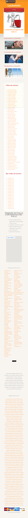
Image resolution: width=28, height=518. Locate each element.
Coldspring (8, 419)
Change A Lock (17, 341)
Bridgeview (13, 486)
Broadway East (20, 458)
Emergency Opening (8, 347)
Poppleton (6, 488)
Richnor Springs (8, 460)
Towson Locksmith (11, 104)
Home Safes (16, 274)
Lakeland (6, 499)
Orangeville (21, 474)
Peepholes (16, 272)
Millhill (16, 457)
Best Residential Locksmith (9, 292)
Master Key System (17, 328)
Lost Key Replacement (18, 310)
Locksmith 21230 (10, 199)
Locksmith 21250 (10, 192)
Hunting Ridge (19, 411)
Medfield (16, 462)
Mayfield (16, 488)
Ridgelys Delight (8, 402)
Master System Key (17, 321)
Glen (18, 438)
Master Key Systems (17, 290)
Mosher (21, 467)
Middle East (16, 447)
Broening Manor (16, 423)
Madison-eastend (16, 455)
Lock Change (6, 277)
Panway (13, 416)
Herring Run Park (19, 486)
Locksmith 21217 (10, 178)
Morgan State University (18, 400)
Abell (13, 462)
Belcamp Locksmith (11, 152)
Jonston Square (17, 505)
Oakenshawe (12, 496)
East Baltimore (11, 488)
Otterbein (18, 460)
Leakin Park (17, 477)
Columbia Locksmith (11, 107)
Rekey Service (16, 335)
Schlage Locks (6, 352)
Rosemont (19, 424)
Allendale (19, 404)
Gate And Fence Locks (18, 317)
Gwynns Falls (7, 409)
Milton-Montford (12, 477)
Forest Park (6, 404)
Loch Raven (17, 498)
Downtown (11, 447)
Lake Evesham (15, 474)
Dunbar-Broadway (13, 435)
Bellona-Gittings (16, 443)
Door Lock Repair (17, 291)
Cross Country (16, 436)
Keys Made (6, 324)
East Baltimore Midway (12, 438)
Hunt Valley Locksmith (11, 131)
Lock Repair (16, 330)
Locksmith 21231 (10, 207)
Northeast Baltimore (8, 474)
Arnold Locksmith (10, 163)
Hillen (21, 445)
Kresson (10, 499)
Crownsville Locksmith (11, 120)
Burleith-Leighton (13, 409)
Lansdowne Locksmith (11, 140)
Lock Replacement (17, 346)
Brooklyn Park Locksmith (12, 101)
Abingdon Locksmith (11, 100)
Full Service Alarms (7, 301)
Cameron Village (19, 402)
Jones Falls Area (19, 433)
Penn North (13, 419)
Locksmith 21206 (10, 191)
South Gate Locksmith (11, 124)
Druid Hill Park (8, 445)
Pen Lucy (15, 493)
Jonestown (14, 499)
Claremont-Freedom (10, 417)
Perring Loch (7, 503)
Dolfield (17, 481)
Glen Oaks (8, 448)
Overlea (12, 476)
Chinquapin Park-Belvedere (10, 484)
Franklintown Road (15, 469)
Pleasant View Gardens (15, 494)
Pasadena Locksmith (11, 146)
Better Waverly (15, 429)
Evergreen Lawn (19, 416)
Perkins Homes (13, 465)
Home (14, 9)
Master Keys (16, 307)
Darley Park (20, 462)
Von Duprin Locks (7, 303)
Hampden (13, 426)
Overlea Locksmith (11, 169)
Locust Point (21, 447)
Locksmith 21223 (10, 181)
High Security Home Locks (19, 325)
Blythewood (8, 450)
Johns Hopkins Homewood (9, 414)
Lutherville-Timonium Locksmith (13, 162)
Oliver (12, 424)
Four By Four (11, 493)
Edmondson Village (9, 423)
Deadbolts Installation (8, 332)
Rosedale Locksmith (11, 166)
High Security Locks (7, 343)
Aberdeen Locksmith (11, 95)
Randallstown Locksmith (12, 157)
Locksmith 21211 (10, 201)
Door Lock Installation (18, 342)
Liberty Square (19, 496)
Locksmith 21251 (10, 189)
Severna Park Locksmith (12, 134)
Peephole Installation (8, 345)
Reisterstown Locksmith (12, 111)
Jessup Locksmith (10, 149)
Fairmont (15, 424)
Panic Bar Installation (8, 279)
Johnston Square (18, 479)
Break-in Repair (17, 280)
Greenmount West (14, 452)
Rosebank (20, 412)
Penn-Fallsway (13, 482)
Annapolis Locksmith (11, 133)
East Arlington (7, 494)
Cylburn (21, 498)
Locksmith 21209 (10, 179)
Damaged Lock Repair (18, 285)
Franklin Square (19, 399)
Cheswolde (7, 453)
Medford (10, 428)
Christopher (20, 452)
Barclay (13, 498)
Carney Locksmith (10, 153)
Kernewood (7, 491)
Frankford (7, 455)
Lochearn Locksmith (11, 97)
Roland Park (16, 417)
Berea (20, 417)
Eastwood (22, 443)
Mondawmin (8, 421)
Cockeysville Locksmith (11, 92)
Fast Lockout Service (8, 331)
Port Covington (13, 489)
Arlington (11, 455)
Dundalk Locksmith (11, 126)
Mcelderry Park (15, 450)
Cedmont (17, 414)
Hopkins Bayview (12, 472)
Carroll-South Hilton (10, 457)
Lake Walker (19, 406)
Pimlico (6, 428)
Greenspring (7, 486)
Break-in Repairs (17, 281)
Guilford (15, 458)
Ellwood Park (11, 501)
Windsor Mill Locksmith (11, 118)
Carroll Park (7, 465)
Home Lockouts (7, 309)
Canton (9, 426)
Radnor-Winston (18, 419)
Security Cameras (7, 350)
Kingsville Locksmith (11, 102)
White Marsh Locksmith (12, 165)
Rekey (5, 346)
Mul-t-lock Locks (17, 276)
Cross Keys (18, 441)
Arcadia (19, 421)
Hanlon (13, 428)
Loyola (8, 441)
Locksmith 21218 (10, 208)
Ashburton (14, 445)
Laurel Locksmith (10, 113)
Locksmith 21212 (10, 198)
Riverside (13, 479)
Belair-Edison (16, 448)
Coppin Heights (19, 470)
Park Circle (11, 458)
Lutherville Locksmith (11, 160)
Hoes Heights (12, 481)
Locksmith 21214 (10, 205)
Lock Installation (17, 296)
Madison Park (20, 493)
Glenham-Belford (8, 498)
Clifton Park (7, 435)
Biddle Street (13, 433)
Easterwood (20, 429)
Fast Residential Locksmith (19, 292)
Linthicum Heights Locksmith (12, 123)
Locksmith (14, 5)
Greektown (16, 440)
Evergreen (14, 402)
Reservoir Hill (13, 399)
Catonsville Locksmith (11, 89)
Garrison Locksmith (11, 130)
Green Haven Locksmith (12, 128)
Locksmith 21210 (10, 195)
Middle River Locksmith (11, 105)
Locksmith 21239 (10, 182)
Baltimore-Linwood (19, 484)
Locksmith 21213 (10, 196)
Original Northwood (9, 400)
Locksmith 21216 (10, 183)
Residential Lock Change (18, 302)
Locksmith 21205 (10, 204)
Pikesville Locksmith (11, 150)
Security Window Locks (18, 316)
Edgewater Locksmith (11, 141)
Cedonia (20, 448)
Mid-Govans (7, 411)
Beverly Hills (7, 433)
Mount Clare (19, 489)
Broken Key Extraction (18, 270)
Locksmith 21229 (10, 185)
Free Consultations (17, 283)
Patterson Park (19, 482)
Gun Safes (6, 325)
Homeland (6, 472)
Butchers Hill (7, 407)
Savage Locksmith (11, 108)
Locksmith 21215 (10, 188)
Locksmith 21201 (10, 194)
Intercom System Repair (8, 294)
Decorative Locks (7, 312)
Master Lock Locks (7, 320)
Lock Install (16, 334)
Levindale (19, 457)
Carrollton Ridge (15, 421)
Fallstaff (17, 445)
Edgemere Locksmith (11, 121)
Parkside (9, 479)
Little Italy (6, 501)
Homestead (7, 399)
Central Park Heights (9, 440)
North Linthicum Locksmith (12, 167)
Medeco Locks (16, 305)
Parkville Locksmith (11, 127)
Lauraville (18, 503)
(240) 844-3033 (11, 1)
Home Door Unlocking (18, 284)
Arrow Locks (6, 313)
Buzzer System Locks (18, 273)
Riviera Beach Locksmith (12, 91)
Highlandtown (10, 467)
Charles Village (15, 464)
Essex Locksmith (10, 137)
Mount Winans (13, 503)
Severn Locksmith (10, 154)
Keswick (21, 438)
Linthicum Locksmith (11, 115)
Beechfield (7, 481)
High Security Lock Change (19, 309)
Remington (16, 412)
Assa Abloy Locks (7, 349)
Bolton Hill (13, 460)
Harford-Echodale (8, 464)
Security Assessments (18, 306)
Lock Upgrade (6, 327)
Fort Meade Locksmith (11, 98)
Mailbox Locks (6, 302)
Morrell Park (16, 501)
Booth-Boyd (9, 462)
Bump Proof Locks (7, 291)
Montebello (10, 443)
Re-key (5, 310)
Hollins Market (12, 453)
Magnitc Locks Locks (18, 336)
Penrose (11, 404)
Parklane (15, 404)
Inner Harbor (20, 464)
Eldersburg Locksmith (11, 144)
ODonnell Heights (12, 470)
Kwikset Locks (6, 305)
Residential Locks (7, 336)
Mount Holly (16, 476)
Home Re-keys (16, 303)
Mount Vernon (16, 467)
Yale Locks (6, 276)
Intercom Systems (7, 321)
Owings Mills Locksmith (11, 159)
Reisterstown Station (9, 412)
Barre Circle (17, 428)
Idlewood (21, 501)
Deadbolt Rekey (17, 314)
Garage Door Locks (17, 298)
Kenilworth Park (13, 441)
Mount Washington (19, 453)
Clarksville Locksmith (11, 139)
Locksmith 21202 (10, 186)
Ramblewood (19, 431)
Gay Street (21, 407)
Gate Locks (6, 353)
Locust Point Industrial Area (11, 431)
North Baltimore (20, 409)
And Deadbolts (17, 327)
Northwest (6, 447)
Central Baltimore (18, 426)
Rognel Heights (14, 411)
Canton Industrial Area (12, 406)
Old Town (18, 472)
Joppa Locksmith (10, 110)
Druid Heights (8, 469)
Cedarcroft (8, 424)
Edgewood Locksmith (11, 147)
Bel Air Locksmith (10, 136)
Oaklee (11, 448)
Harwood (11, 436)
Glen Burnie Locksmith (11, 156)
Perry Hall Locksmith (11, 114)
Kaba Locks (6, 323)
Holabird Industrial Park (14, 491)
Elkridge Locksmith (11, 117)
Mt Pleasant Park (20, 499)
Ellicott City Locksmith (11, 143)
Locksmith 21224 (10, 202)
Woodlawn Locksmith (11, 94)
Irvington (22, 472)
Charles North (9, 429)
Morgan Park (7, 476)
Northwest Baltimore (14, 407)
